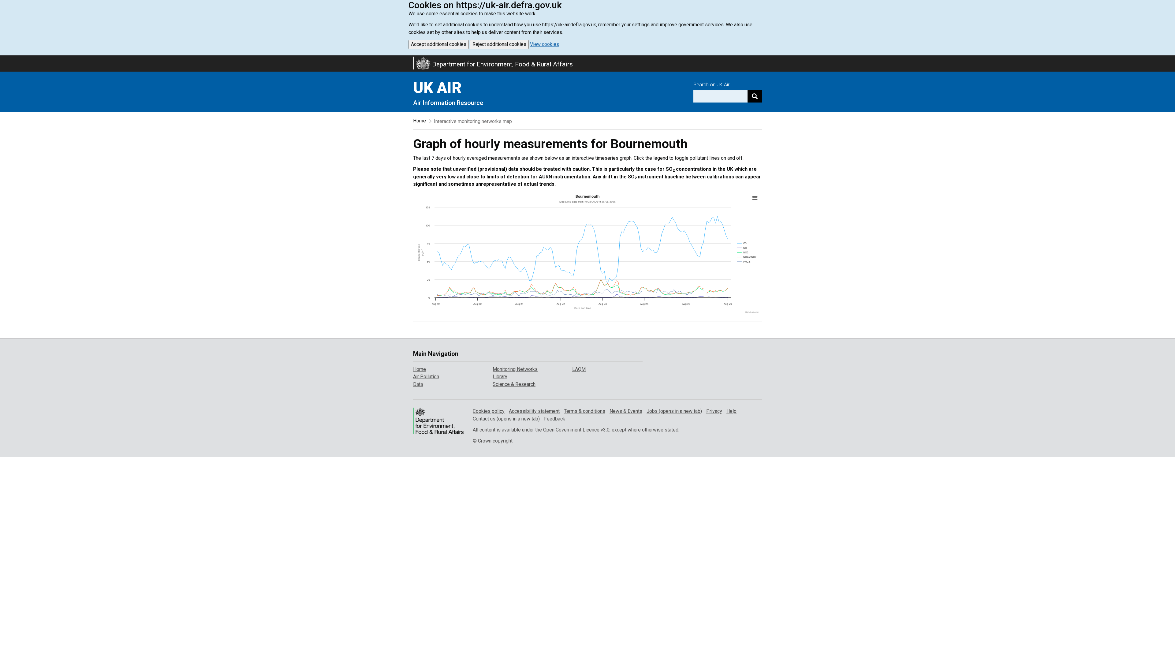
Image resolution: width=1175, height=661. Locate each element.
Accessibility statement (534, 411)
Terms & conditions (584, 411)
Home (419, 121)
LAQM (579, 369)
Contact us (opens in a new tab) (506, 419)
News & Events (626, 411)
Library (500, 376)
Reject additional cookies (499, 44)
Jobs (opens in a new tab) (674, 411)
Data (418, 384)
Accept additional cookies (438, 44)
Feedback (554, 419)
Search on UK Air (711, 85)
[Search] (755, 96)
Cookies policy (489, 411)
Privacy (714, 411)
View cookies (544, 44)
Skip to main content (3, 59)
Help (731, 411)
